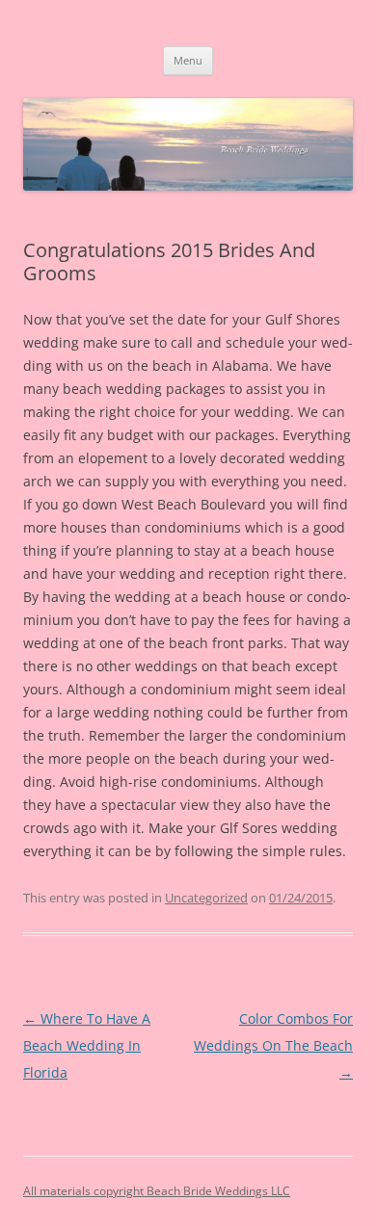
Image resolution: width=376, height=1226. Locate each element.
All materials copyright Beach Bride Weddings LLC (156, 1191)
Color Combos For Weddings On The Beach (273, 1045)
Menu (188, 60)
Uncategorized (206, 897)
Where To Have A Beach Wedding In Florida (86, 1045)
